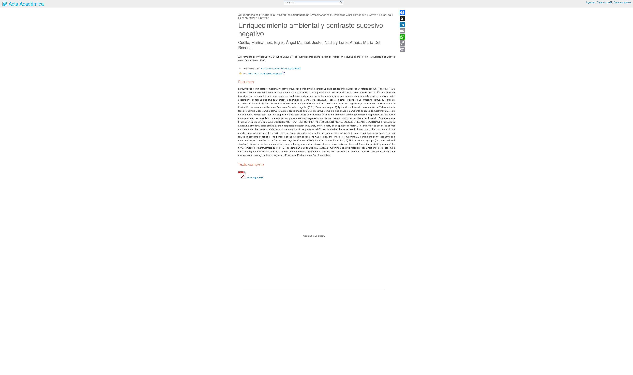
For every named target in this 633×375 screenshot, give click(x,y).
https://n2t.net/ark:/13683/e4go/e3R (265, 73)
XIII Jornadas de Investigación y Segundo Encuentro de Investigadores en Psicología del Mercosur (302, 15)
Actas (373, 15)
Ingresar (590, 2)
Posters (263, 18)
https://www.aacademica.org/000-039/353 (281, 68)
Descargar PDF (255, 177)
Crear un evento (622, 2)
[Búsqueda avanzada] (286, 2)
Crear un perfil (604, 2)
